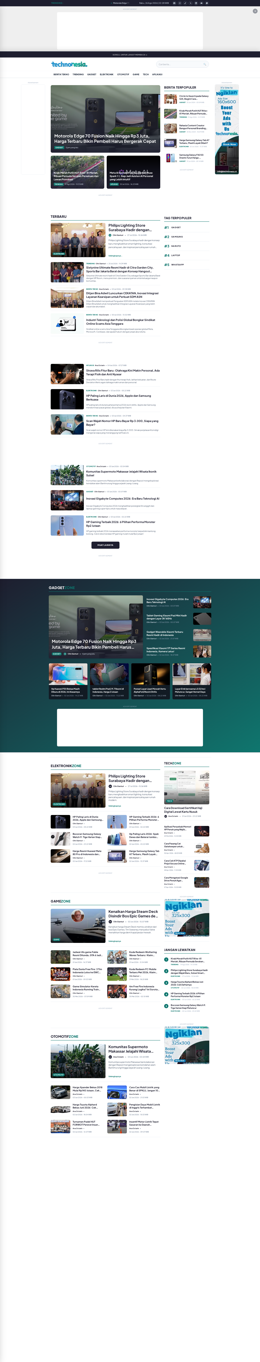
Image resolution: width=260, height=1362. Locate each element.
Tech (146, 74)
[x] (191, 3)
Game (136, 74)
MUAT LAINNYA (105, 545)
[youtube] (201, 3)
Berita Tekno (61, 74)
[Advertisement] (130, 31)
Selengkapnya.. (115, 256)
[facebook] (174, 3)
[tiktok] (185, 3)
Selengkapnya (114, 806)
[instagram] (180, 3)
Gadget (91, 74)
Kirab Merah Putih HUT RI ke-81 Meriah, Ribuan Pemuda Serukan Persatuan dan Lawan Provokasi (121, 3)
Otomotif (123, 74)
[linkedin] (196, 3)
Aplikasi (157, 74)
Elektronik (107, 74)
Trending (78, 74)
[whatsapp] (207, 3)
